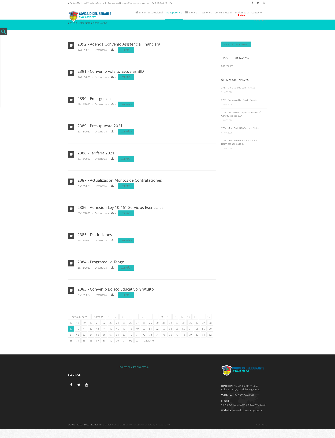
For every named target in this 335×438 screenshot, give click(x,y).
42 (91, 328)
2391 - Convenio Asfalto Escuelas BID (110, 71)
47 (124, 328)
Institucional (155, 12)
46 (117, 328)
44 (104, 328)
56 (183, 328)
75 (163, 334)
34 (183, 322)
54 (170, 328)
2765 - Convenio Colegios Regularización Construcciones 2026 (241, 114)
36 (197, 322)
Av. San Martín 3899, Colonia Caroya (86, 2)
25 (124, 322)
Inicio (142, 12)
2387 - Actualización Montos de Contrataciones (119, 180)
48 (130, 328)
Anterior (98, 316)
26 (130, 322)
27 (137, 322)
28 (144, 322)
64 (91, 334)
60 (210, 328)
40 (77, 328)
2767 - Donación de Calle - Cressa (238, 87)
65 (97, 334)
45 (110, 328)
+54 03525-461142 (163, 2)
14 (195, 316)
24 (117, 322)
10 (168, 316)
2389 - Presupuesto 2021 (100, 125)
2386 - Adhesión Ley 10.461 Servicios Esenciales (120, 207)
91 (124, 340)
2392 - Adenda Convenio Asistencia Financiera (118, 44)
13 (188, 316)
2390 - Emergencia (94, 98)
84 (77, 340)
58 (197, 328)
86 (91, 340)
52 (157, 328)
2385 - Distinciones (94, 234)
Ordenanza (101, 49)
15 (201, 316)
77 (177, 334)
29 (150, 322)
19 (84, 322)
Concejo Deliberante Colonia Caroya (132, 424)
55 (177, 328)
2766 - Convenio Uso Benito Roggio (239, 100)
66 (104, 334)
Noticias (193, 12)
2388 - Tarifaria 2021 (95, 152)
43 (97, 328)
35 (190, 322)
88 (104, 340)
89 (110, 340)
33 (177, 322)
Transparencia (174, 12)
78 (183, 334)
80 (197, 334)
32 (170, 322)
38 (210, 322)
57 (190, 328)
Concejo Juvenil (223, 12)
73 (150, 334)
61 (71, 334)
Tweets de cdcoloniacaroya (133, 367)
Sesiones (207, 12)
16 (208, 316)
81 (203, 334)
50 (144, 328)
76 (170, 334)
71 (137, 334)
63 (84, 334)
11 (175, 316)
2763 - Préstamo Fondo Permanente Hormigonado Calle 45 (239, 142)
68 (117, 334)
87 (97, 340)
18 (77, 322)
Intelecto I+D (162, 424)
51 (150, 328)
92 (130, 340)
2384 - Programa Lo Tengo (100, 261)
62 (77, 334)
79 (190, 334)
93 (137, 340)
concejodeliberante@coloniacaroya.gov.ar (129, 2)
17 (71, 322)
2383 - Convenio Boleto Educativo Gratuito (115, 289)
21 (97, 322)
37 (203, 322)
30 (157, 322)
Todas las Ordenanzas (236, 44)
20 (91, 322)
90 (117, 340)
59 (203, 328)
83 (71, 340)
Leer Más (126, 50)
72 (144, 334)
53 (163, 328)
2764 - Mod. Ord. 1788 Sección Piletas (240, 128)
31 (163, 322)
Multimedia (242, 12)
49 (137, 328)
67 (110, 334)
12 (182, 316)
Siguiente (149, 340)
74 (157, 334)
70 (130, 334)
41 (84, 328)
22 (104, 322)
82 (210, 334)
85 (84, 340)
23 (110, 322)
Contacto (256, 12)
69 (124, 334)
